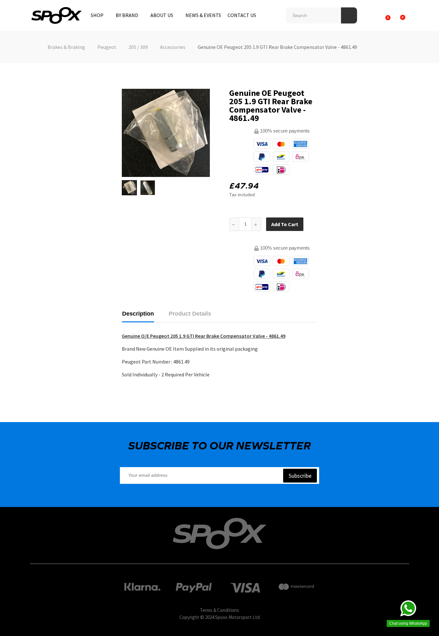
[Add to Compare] (322, 224)
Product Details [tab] (190, 313)
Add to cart (284, 224)
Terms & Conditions (219, 610)
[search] (349, 15)
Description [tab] (138, 313)
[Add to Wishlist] (309, 224)
